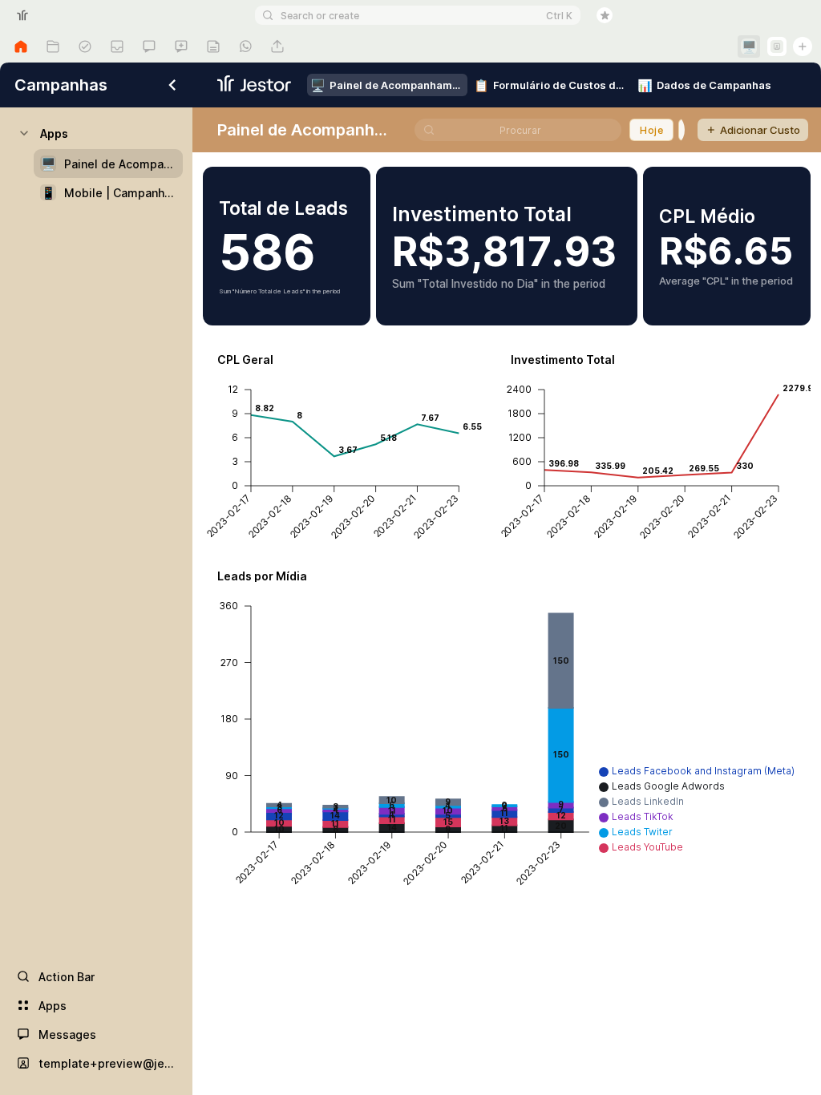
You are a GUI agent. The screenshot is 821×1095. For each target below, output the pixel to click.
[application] (347, 454)
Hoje (651, 130)
